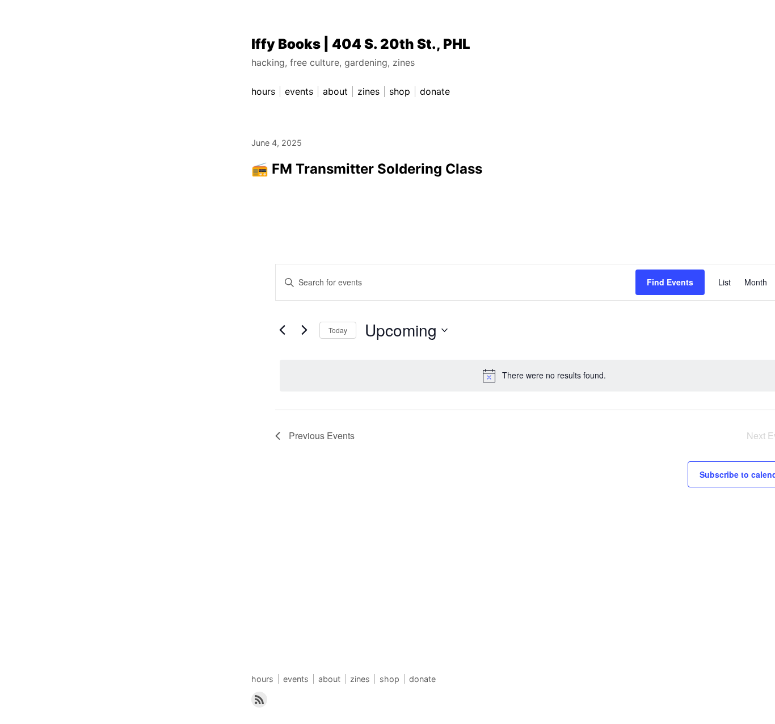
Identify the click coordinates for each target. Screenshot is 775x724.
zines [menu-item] (368, 91)
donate (422, 679)
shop (389, 679)
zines (360, 679)
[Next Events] (304, 330)
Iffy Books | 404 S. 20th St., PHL (360, 44)
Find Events (670, 282)
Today (337, 330)
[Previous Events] (282, 330)
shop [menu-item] (399, 91)
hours (262, 679)
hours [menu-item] (263, 91)
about (329, 679)
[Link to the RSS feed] (259, 700)
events (296, 679)
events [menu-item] (299, 91)
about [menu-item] (335, 91)
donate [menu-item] (435, 91)
